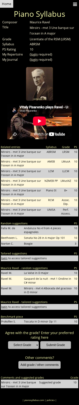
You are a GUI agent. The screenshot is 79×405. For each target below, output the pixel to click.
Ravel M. (6, 273)
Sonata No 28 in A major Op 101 (44, 238)
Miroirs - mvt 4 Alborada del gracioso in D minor (48, 290)
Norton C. (7, 243)
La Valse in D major (36, 273)
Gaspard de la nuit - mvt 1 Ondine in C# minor (47, 280)
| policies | (51, 400)
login (34, 54)
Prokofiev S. (8, 321)
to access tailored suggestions (24, 258)
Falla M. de (8, 228)
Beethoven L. (9, 238)
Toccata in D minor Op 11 (40, 321)
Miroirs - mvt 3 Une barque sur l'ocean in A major (21, 153)
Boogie (28, 243)
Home (6, 4)
